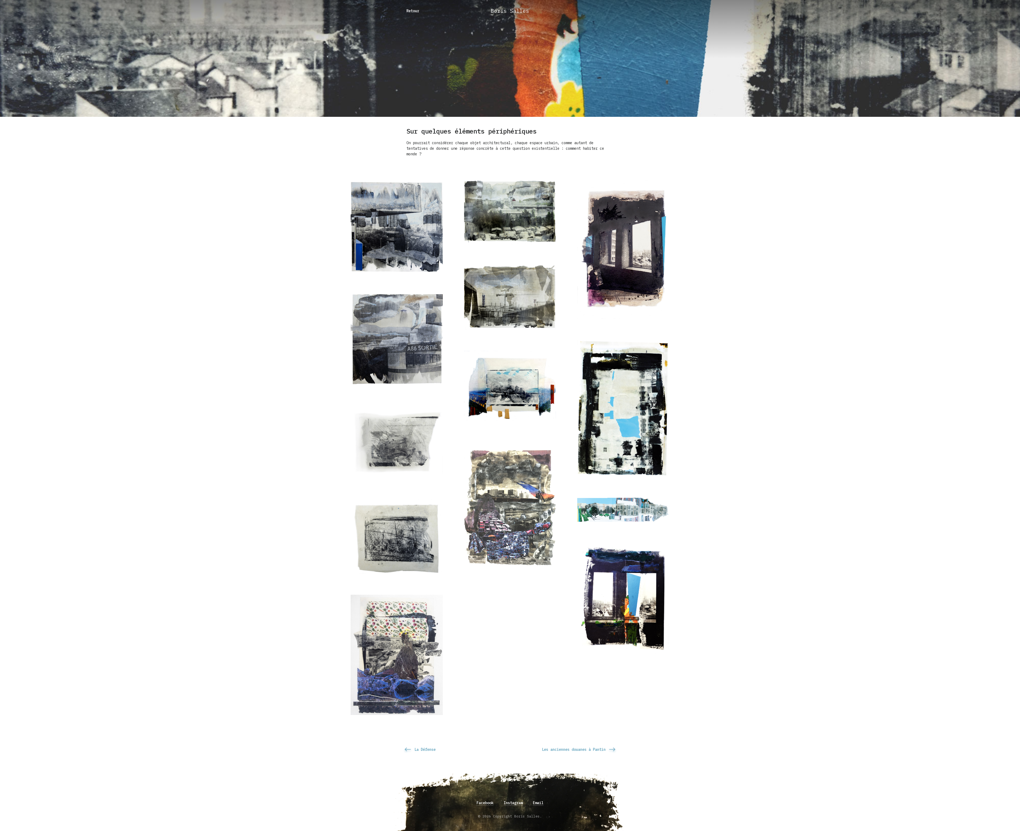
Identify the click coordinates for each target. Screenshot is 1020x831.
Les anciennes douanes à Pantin (574, 749)
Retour (412, 10)
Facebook (485, 802)
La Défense (425, 749)
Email (538, 802)
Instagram (513, 802)
